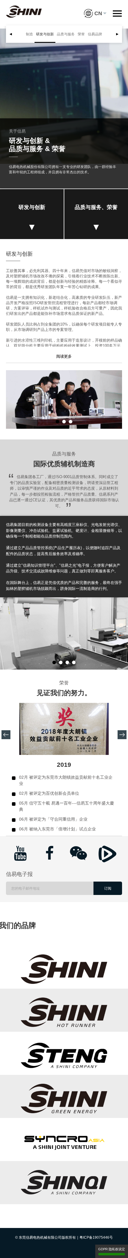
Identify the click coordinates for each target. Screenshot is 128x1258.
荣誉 (81, 34)
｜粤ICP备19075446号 (94, 1237)
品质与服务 (66, 34)
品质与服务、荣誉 (96, 207)
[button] (95, 9)
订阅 (107, 888)
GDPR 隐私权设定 (111, 1249)
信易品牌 (95, 34)
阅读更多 (64, 356)
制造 (29, 34)
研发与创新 (45, 34)
